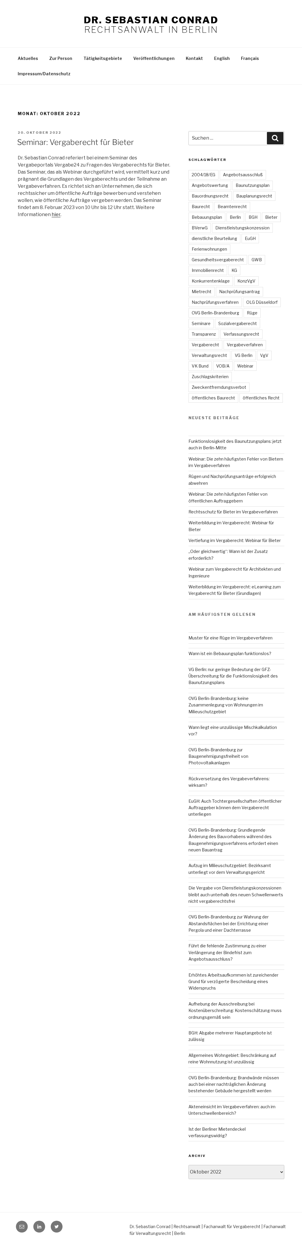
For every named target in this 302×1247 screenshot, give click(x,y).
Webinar (245, 365)
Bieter (271, 217)
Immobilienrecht (208, 270)
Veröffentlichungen (154, 58)
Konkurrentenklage (211, 280)
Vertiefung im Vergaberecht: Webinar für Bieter (234, 540)
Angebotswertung (210, 185)
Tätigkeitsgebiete (102, 58)
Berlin (235, 217)
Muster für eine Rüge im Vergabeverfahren (230, 637)
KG (234, 270)
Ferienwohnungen (209, 249)
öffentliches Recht (261, 397)
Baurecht (201, 206)
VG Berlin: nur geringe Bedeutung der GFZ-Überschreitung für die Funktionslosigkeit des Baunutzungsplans (233, 676)
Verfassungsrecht (241, 334)
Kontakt (194, 58)
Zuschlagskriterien (210, 376)
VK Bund (200, 365)
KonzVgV (246, 280)
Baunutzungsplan (253, 185)
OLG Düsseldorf (262, 302)
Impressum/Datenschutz (44, 73)
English (222, 58)
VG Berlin (243, 355)
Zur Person (60, 58)
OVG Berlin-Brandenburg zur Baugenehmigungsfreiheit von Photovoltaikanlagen (218, 756)
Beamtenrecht (232, 206)
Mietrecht (201, 291)
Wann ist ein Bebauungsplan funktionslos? (229, 653)
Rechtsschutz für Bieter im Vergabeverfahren (233, 511)
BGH (253, 217)
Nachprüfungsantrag (239, 291)
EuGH (250, 238)
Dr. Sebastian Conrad (151, 20)
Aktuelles (28, 58)
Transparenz (204, 334)
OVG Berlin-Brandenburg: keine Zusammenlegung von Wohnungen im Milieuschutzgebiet (225, 705)
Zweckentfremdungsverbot (219, 387)
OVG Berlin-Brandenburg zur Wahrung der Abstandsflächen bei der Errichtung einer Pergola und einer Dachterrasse (228, 923)
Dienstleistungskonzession (242, 227)
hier (56, 214)
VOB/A (222, 365)
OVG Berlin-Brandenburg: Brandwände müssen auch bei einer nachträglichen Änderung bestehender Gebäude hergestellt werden (233, 1084)
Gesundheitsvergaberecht (218, 259)
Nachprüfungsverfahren (215, 302)
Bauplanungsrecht (254, 195)
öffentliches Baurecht (213, 397)
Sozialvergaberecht (237, 323)
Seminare (201, 323)
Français (250, 58)
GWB (257, 259)
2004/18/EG (203, 174)
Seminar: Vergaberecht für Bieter (75, 142)
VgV (264, 355)
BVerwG (200, 227)
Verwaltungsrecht (209, 355)
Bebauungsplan (207, 217)
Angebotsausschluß (243, 174)
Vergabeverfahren (245, 344)
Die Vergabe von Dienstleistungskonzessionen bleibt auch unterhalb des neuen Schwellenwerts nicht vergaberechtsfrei (235, 894)
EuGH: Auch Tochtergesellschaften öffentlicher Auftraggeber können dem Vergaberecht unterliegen (235, 808)
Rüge (252, 312)
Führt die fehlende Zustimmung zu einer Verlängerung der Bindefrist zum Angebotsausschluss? (227, 952)
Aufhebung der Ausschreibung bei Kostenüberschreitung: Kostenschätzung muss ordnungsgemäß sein (235, 1010)
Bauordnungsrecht (210, 195)
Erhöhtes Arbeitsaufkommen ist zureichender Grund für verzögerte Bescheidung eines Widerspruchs (233, 981)
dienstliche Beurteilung (214, 238)
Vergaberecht (205, 344)
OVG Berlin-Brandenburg (215, 312)
